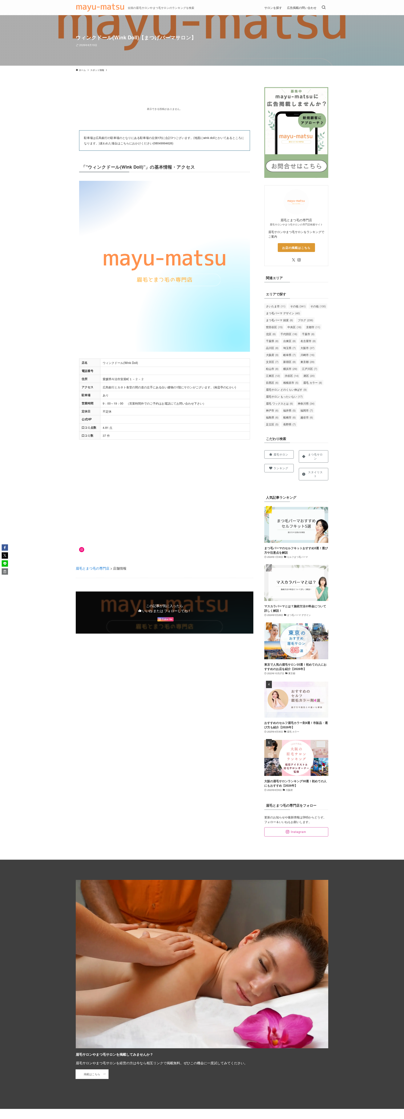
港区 (309, 376)
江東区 (273, 376)
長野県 (289, 424)
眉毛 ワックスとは (279, 403)
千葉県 (272, 341)
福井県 (289, 410)
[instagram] (299, 260)
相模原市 (290, 383)
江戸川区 (309, 369)
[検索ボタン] (323, 7)
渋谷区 (292, 376)
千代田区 (288, 334)
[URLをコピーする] (5, 571)
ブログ (305, 320)
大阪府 (272, 355)
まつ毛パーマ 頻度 (279, 320)
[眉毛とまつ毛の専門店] (100, 7)
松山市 (272, 369)
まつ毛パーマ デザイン (283, 313)
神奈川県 (306, 403)
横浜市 (290, 369)
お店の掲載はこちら (296, 247)
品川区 (272, 348)
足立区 (272, 424)
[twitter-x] (293, 260)
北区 (271, 334)
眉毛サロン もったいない (284, 396)
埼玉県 (289, 348)
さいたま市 (275, 306)
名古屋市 (308, 341)
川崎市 (307, 355)
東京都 (307, 362)
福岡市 (306, 410)
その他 (298, 306)
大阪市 (307, 348)
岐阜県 (289, 355)
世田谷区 (274, 327)
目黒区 (272, 383)
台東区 (289, 341)
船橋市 (289, 417)
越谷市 (306, 417)
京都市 (313, 327)
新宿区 (289, 362)
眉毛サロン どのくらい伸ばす (286, 390)
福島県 (272, 417)
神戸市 (272, 410)
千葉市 (308, 334)
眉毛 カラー (312, 383)
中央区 (294, 327)
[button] (5, 547)
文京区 (272, 362)
